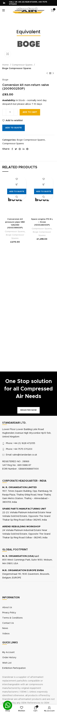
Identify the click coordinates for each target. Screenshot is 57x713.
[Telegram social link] (27, 149)
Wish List (7, 663)
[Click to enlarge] (8, 54)
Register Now (28, 410)
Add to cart (30, 112)
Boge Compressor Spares (16, 68)
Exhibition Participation (14, 668)
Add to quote (13, 128)
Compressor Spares (22, 65)
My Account (8, 652)
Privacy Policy (9, 613)
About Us (7, 607)
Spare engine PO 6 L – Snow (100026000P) (42, 222)
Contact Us (8, 623)
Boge (5, 80)
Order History (9, 657)
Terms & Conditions (12, 618)
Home (5, 65)
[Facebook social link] (12, 149)
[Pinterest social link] (20, 149)
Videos (6, 634)
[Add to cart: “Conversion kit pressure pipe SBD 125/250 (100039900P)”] (16, 184)
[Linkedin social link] (4, 3)
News (5, 628)
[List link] (28, 443)
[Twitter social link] (16, 149)
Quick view (16, 197)
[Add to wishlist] (16, 179)
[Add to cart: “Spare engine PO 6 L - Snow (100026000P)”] (43, 184)
